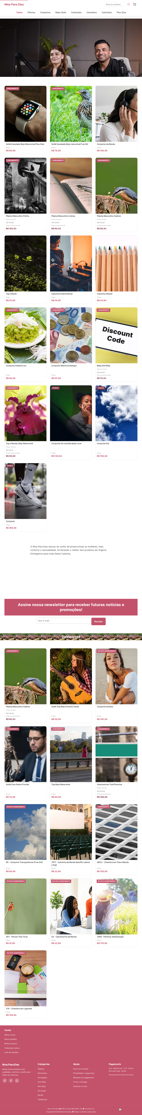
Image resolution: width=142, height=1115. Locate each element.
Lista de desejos (11, 1052)
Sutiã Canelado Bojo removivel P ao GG (69, 144)
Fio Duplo (42, 1091)
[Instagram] (4, 1080)
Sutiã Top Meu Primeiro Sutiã (65, 706)
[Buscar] (128, 4)
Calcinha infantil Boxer (62, 294)
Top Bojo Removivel (60, 784)
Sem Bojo (42, 1086)
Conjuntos (45, 12)
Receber (98, 621)
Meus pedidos (10, 1039)
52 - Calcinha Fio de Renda (64, 937)
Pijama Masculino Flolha (17, 216)
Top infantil (11, 294)
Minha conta (9, 1035)
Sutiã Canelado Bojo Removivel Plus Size (25, 144)
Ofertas (31, 12)
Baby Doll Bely (103, 365)
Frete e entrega (80, 1082)
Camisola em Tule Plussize (109, 784)
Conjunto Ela (103, 443)
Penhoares (42, 1073)
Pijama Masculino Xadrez (109, 216)
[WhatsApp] (16, 1080)
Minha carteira (10, 1043)
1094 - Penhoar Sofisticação (110, 937)
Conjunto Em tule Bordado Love (66, 443)
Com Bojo (42, 1082)
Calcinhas (107, 12)
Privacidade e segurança (83, 1073)
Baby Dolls (60, 12)
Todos (19, 12)
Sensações (42, 1077)
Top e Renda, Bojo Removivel (19, 443)
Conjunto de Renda (106, 144)
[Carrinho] (134, 4)
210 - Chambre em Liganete (19, 1008)
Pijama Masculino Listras (63, 216)
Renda (40, 1095)
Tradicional (42, 1099)
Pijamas (41, 1069)
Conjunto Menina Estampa (64, 365)
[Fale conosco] (129, 1110)
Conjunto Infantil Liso (16, 365)
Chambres (92, 12)
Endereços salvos (12, 1048)
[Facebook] (10, 1080)
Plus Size (121, 12)
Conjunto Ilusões (105, 706)
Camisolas (76, 12)
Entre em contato (80, 1069)
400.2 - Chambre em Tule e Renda (113, 862)
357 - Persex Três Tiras (17, 937)
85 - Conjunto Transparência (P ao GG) (24, 862)
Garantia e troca (80, 1086)
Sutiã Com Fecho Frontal (17, 784)
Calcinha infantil (104, 294)
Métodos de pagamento (83, 1077)
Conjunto (10, 521)
